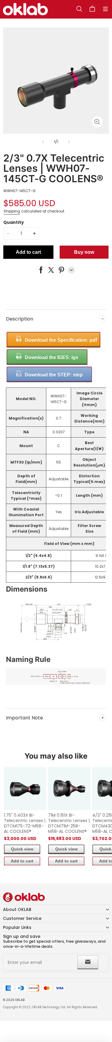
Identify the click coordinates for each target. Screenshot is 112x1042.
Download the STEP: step (54, 374)
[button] (105, 9)
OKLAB (19, 1000)
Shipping (12, 211)
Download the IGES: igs (51, 357)
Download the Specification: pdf (61, 340)
